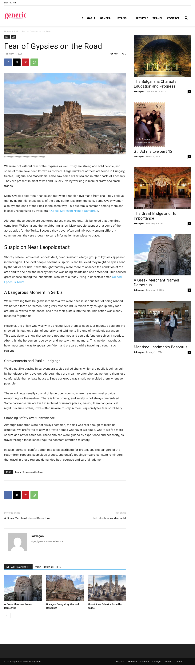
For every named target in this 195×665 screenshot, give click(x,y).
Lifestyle (141, 18)
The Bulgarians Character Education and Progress (156, 84)
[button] (186, 18)
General (106, 18)
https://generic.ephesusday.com (47, 541)
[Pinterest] (25, 62)
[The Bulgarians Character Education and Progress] (162, 56)
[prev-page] (6, 615)
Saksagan (37, 536)
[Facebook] (8, 62)
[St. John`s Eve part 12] (162, 124)
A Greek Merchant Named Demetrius (73, 211)
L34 (13, 37)
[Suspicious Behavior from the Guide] (107, 588)
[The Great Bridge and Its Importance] (162, 188)
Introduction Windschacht (109, 518)
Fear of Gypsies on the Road (29, 471)
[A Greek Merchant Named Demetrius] (23, 588)
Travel (157, 18)
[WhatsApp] (34, 62)
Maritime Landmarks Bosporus (161, 347)
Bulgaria (88, 18)
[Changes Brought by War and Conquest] (65, 588)
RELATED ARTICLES (18, 567)
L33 (16, 31)
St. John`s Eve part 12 (153, 151)
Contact (173, 18)
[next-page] (12, 615)
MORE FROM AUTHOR (48, 567)
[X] (17, 62)
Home (7, 31)
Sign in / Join (10, 2)
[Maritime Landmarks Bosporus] (162, 321)
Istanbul (123, 18)
